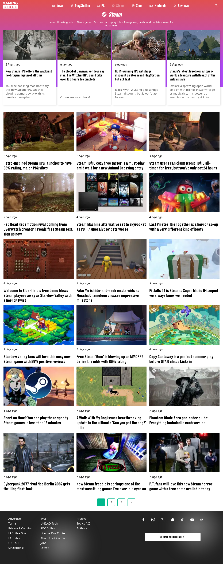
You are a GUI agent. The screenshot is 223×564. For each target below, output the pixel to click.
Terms (12, 523)
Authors (82, 528)
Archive (81, 519)
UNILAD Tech (49, 523)
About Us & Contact (54, 538)
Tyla (43, 519)
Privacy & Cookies (20, 528)
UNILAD (13, 543)
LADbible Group (18, 533)
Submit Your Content (173, 537)
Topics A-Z (83, 523)
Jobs (43, 543)
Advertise (14, 519)
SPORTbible (16, 548)
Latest (45, 548)
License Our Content (54, 533)
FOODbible (48, 528)
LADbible (14, 538)
